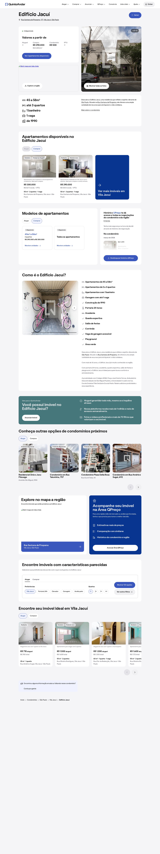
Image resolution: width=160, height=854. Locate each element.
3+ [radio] (101, 591)
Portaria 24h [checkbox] (42, 591)
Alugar (64, 4)
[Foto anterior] (26, 166)
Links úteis (124, 4)
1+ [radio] (90, 591)
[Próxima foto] (52, 166)
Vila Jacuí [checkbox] (30, 591)
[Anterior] (130, 487)
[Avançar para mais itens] (74, 308)
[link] (124, 585)
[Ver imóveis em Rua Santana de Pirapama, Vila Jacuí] (29, 66)
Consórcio (113, 4)
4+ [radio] (106, 591)
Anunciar (88, 4)
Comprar (75, 4)
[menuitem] (65, 4)
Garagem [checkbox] (66, 591)
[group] (39, 177)
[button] (39, 177)
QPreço (100, 4)
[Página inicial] (15, 4)
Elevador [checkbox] (55, 591)
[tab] (27, 580)
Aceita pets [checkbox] (79, 591)
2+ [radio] (96, 591)
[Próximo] (138, 487)
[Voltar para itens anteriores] (26, 308)
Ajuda (136, 4)
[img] (33, 458)
